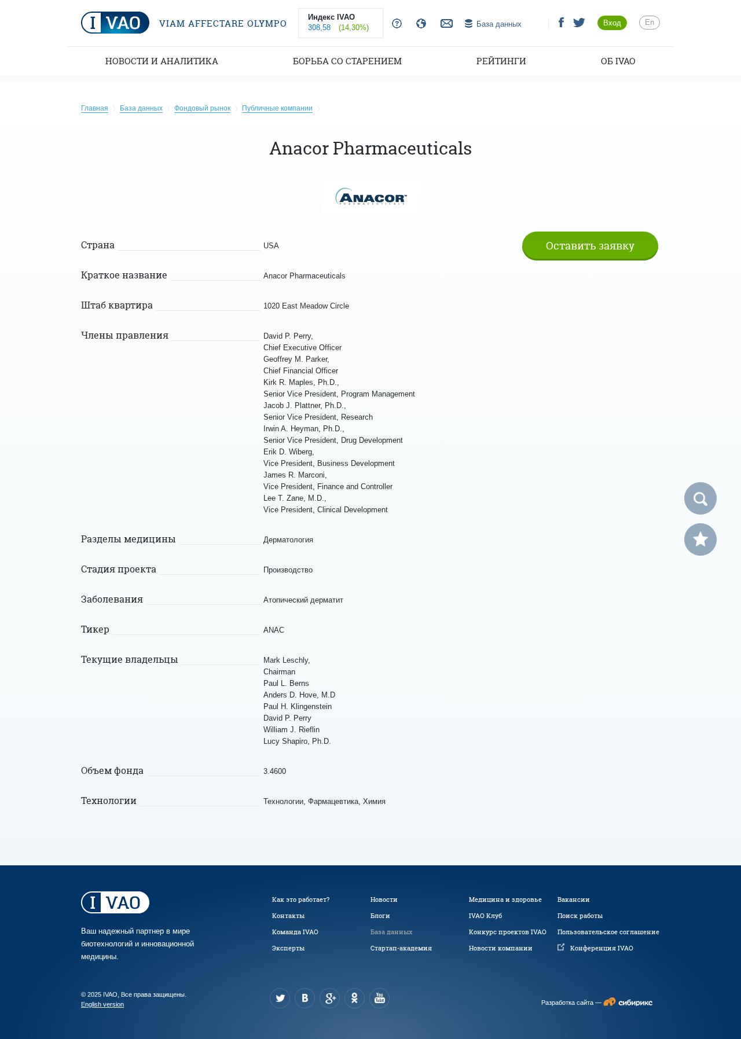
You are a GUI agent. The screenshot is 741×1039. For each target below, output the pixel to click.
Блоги (380, 915)
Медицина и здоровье (505, 899)
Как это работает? (300, 899)
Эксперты (288, 948)
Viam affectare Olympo (221, 23)
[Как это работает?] (394, 24)
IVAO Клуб (485, 915)
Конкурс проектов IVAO (507, 932)
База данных (391, 932)
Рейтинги (501, 61)
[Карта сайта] (419, 24)
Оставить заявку (590, 245)
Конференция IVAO (601, 948)
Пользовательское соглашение (608, 932)
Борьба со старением (347, 61)
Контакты (288, 915)
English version (102, 1004)
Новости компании (501, 948)
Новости (384, 899)
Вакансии (573, 899)
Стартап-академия (401, 948)
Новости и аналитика (161, 61)
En (649, 22)
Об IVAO (618, 61)
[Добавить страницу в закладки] (700, 539)
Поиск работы (580, 915)
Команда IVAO (295, 932)
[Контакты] (445, 24)
